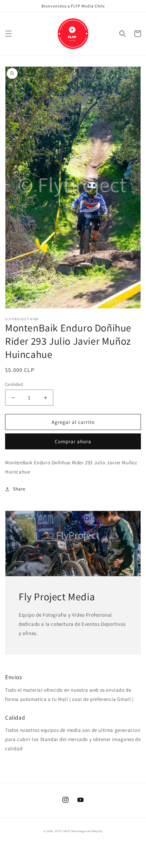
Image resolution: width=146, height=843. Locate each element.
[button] (8, 33)
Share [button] (19, 489)
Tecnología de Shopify (87, 831)
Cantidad (14, 384)
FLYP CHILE (62, 831)
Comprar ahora (73, 441)
